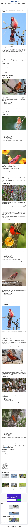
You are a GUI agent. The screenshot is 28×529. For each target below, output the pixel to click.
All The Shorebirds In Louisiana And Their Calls (7, 516)
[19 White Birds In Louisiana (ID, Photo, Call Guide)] (14, 486)
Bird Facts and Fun (10, 3)
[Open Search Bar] (1, 5)
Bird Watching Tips (3, 3)
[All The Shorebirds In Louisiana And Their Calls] (14, 477)
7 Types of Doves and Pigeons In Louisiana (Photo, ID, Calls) (22, 480)
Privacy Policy (19, 526)
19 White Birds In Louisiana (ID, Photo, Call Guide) (13, 489)
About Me (8, 526)
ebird (6, 447)
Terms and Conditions (13, 526)
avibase (25, 53)
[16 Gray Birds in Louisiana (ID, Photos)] (5, 477)
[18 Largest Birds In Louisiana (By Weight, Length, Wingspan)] (22, 486)
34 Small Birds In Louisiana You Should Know (5, 489)
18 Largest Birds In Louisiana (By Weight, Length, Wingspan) (22, 489)
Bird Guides (23, 3)
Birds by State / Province (17, 3)
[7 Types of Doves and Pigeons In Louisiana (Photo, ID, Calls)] (22, 477)
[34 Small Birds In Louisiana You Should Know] (5, 486)
